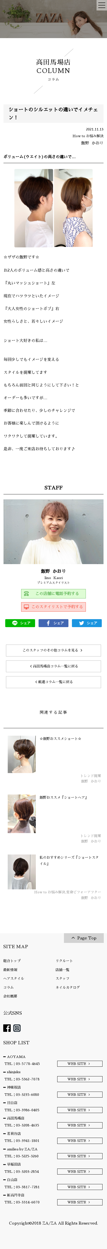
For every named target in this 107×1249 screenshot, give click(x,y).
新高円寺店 (15, 1195)
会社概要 (10, 996)
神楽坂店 (14, 1087)
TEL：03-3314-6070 (22, 1202)
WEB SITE (76, 1063)
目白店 (12, 1103)
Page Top (86, 938)
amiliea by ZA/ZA (22, 1149)
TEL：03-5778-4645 (22, 1063)
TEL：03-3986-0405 (21, 1110)
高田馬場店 (15, 1118)
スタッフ (62, 978)
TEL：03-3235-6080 (21, 1094)
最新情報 (10, 970)
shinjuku (13, 1072)
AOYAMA (16, 1056)
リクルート (64, 961)
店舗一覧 (62, 970)
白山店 (12, 1180)
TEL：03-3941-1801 (21, 1140)
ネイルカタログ (67, 987)
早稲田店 (14, 1164)
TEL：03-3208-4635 (21, 1125)
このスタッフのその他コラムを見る (50, 650)
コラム (8, 987)
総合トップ (12, 961)
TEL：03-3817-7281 (22, 1187)
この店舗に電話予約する (57, 594)
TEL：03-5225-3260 (21, 1156)
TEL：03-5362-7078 (22, 1079)
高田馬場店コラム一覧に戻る (55, 666)
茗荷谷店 (14, 1133)
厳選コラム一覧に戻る (55, 682)
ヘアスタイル (13, 978)
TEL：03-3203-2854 (21, 1171)
